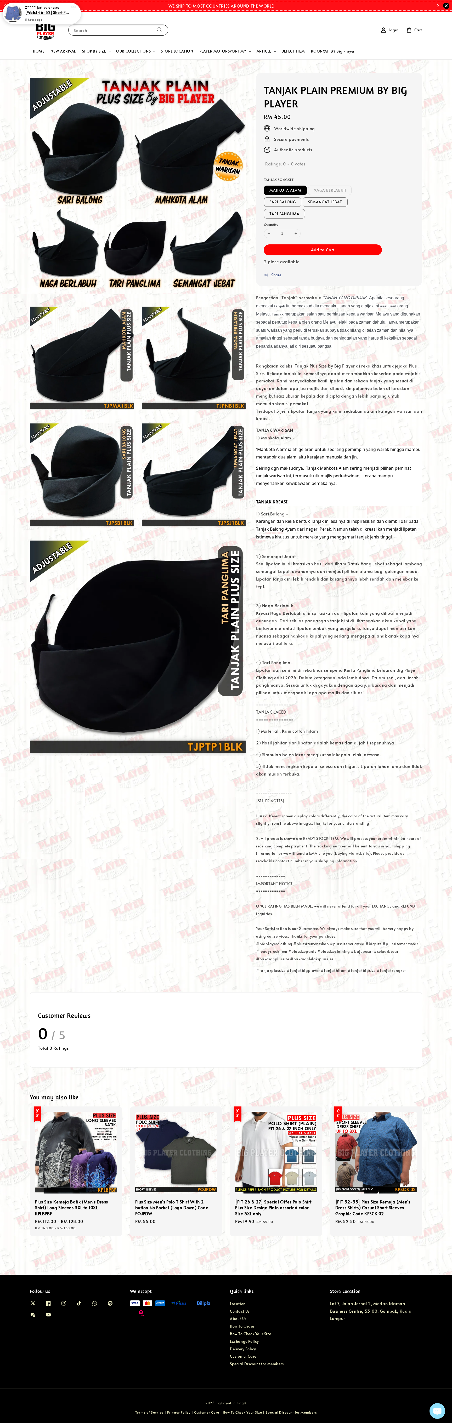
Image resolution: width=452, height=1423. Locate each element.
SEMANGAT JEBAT (325, 201)
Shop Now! (283, 6)
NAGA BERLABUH (330, 190)
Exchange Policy (244, 1341)
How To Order (242, 1326)
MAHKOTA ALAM (285, 190)
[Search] (159, 30)
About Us (238, 1318)
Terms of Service (149, 1412)
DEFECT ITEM (293, 51)
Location (238, 1303)
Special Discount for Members (257, 1363)
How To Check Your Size (250, 1333)
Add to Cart (323, 249)
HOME (38, 51)
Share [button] (276, 274)
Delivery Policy (243, 1348)
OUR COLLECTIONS (133, 51)
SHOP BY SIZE (94, 51)
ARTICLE (264, 51)
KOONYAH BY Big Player (333, 51)
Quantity (271, 224)
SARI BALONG (282, 201)
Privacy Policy (178, 1412)
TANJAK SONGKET (279, 179)
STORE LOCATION (177, 51)
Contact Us (240, 1311)
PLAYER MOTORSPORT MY (223, 51)
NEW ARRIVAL (63, 51)
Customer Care (243, 1356)
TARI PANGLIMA (284, 213)
